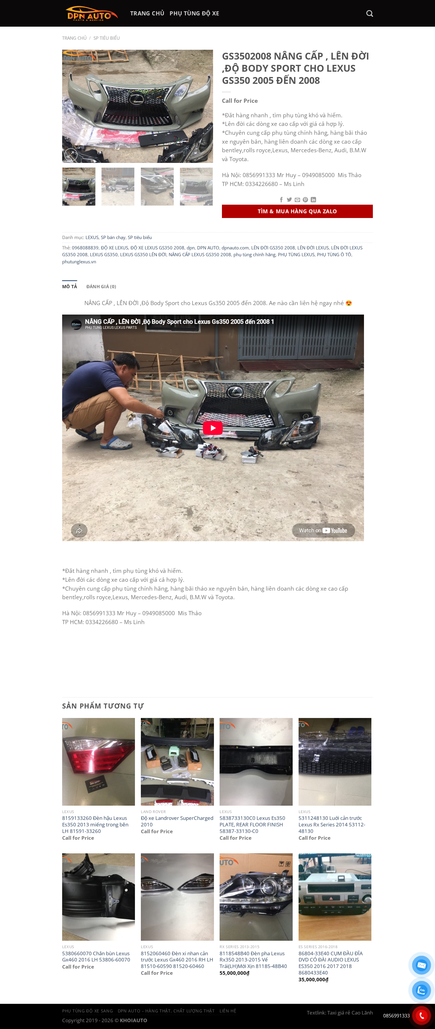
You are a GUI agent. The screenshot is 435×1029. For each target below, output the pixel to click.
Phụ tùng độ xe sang (87, 1011)
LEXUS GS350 (104, 254)
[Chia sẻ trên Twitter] (289, 200)
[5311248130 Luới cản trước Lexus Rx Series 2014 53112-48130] (335, 762)
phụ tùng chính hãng (254, 254)
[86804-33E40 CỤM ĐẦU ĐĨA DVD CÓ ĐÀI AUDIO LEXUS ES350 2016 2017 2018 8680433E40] (335, 897)
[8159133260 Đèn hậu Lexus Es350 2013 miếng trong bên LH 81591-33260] (98, 762)
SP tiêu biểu (107, 38)
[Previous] (72, 106)
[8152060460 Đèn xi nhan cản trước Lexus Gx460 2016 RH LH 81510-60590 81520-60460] (177, 897)
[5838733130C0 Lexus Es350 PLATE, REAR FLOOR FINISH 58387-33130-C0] (256, 762)
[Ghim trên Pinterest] (305, 200)
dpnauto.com (235, 248)
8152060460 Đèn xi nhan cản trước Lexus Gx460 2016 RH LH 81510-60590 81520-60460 (177, 959)
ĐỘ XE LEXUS (114, 248)
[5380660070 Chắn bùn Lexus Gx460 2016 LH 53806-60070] (98, 897)
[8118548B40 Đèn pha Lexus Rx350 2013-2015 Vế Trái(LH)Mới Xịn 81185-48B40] (256, 897)
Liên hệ (228, 1011)
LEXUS (92, 237)
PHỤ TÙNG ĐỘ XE (194, 13)
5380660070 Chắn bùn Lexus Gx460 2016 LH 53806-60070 (96, 956)
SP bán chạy (113, 237)
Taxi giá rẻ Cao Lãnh (350, 1012)
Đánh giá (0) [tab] (101, 286)
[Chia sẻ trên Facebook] (281, 200)
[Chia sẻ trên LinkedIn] (313, 200)
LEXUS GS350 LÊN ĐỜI (143, 254)
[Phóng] (71, 154)
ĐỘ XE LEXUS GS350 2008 (157, 248)
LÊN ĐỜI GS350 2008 (273, 248)
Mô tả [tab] (69, 286)
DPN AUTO (208, 248)
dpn (191, 248)
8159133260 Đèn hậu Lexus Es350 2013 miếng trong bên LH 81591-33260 (95, 824)
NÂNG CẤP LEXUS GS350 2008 (200, 254)
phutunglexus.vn (79, 262)
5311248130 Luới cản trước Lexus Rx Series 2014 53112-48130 (332, 824)
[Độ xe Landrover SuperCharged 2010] (177, 762)
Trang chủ (74, 38)
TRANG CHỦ (147, 13)
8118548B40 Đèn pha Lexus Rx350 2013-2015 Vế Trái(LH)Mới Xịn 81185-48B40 (253, 959)
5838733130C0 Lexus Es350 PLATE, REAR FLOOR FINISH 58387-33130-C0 (252, 824)
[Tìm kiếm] (369, 13)
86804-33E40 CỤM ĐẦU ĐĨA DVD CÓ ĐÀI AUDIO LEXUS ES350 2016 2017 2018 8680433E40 (331, 963)
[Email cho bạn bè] (297, 200)
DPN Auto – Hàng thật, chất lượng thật (166, 1011)
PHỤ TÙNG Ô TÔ (334, 254)
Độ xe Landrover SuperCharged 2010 (177, 821)
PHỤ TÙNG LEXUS (296, 254)
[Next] (202, 106)
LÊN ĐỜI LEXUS (313, 248)
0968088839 (85, 248)
